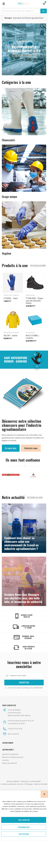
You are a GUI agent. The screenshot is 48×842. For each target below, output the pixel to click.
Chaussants (8, 140)
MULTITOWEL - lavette (35, 320)
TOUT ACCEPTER (24, 820)
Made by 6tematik (40, 784)
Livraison (5, 760)
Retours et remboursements (12, 757)
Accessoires (30, 332)
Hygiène (6, 253)
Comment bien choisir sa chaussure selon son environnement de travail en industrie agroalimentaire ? (21, 543)
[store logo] (24, 3)
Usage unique (9, 196)
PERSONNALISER (23, 827)
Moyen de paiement (9, 763)
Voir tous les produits (38, 265)
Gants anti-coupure (11, 295)
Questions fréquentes (10, 754)
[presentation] (25, 465)
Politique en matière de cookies (26, 811)
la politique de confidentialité (32, 688)
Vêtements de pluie (11, 332)
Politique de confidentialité (30, 781)
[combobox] (24, 11)
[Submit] (43, 11)
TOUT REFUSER (23, 834)
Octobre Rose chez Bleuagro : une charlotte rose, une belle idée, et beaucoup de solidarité (23, 598)
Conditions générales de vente (12, 784)
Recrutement (7, 743)
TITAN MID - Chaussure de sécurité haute (35, 283)
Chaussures (30, 295)
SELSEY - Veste (13, 320)
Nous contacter (13, 734)
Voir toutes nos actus (35, 497)
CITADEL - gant (13, 283)
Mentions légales (13, 781)
